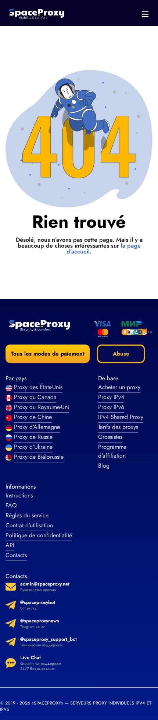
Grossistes (110, 437)
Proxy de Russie (33, 437)
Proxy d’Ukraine (33, 447)
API (10, 545)
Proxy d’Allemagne (37, 427)
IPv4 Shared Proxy (120, 417)
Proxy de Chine (33, 417)
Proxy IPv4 (111, 397)
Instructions (19, 495)
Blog (103, 465)
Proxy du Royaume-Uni (41, 407)
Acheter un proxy (119, 387)
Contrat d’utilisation (29, 525)
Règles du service (27, 515)
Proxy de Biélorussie (39, 456)
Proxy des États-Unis (38, 387)
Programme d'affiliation (112, 451)
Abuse (121, 354)
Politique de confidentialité (39, 535)
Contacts (16, 555)
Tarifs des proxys (118, 427)
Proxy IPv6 (111, 407)
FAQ (11, 505)
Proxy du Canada (35, 397)
